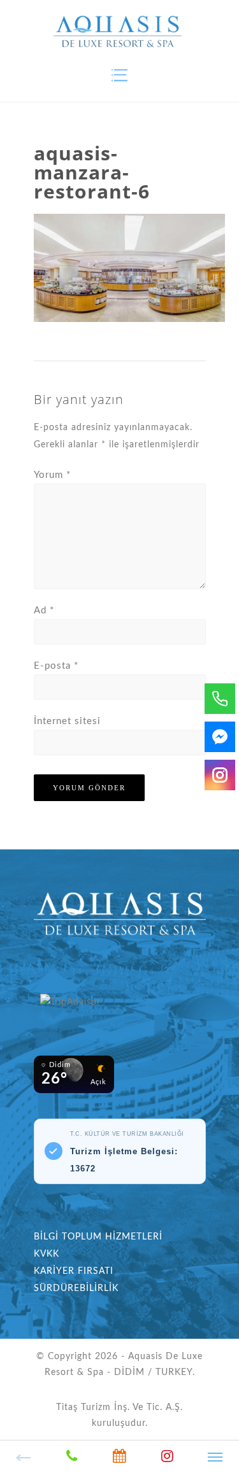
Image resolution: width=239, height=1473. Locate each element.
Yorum (52, 475)
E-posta (56, 666)
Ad (44, 610)
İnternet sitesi (67, 721)
